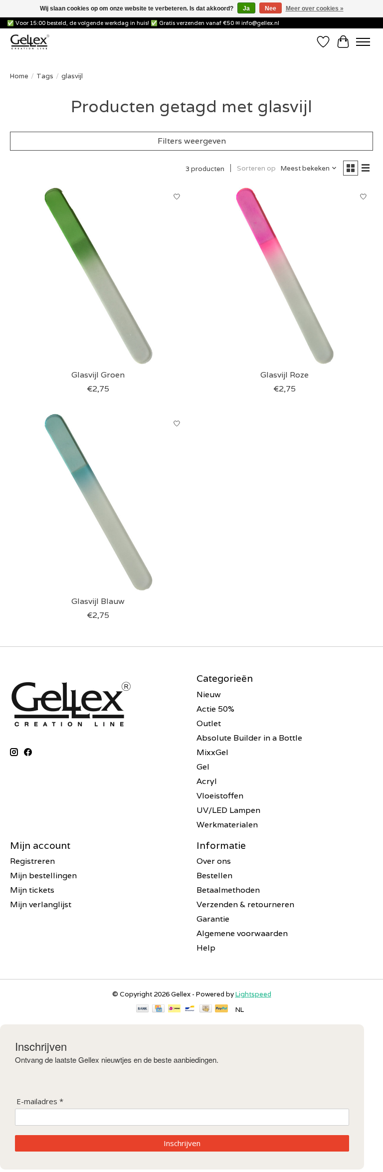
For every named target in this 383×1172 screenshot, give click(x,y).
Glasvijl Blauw (98, 601)
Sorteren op (256, 168)
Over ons (213, 861)
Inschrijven (182, 1143)
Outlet (208, 723)
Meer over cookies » (315, 8)
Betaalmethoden (228, 890)
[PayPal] (221, 1009)
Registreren (32, 861)
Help (205, 948)
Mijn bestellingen (43, 875)
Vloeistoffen (219, 795)
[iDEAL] (174, 1009)
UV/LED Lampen (228, 810)
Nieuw (208, 694)
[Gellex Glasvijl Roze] (284, 276)
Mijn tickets (32, 890)
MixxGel (212, 752)
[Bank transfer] (142, 1009)
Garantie (212, 919)
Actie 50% (215, 709)
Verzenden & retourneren (245, 904)
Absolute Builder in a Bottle (249, 738)
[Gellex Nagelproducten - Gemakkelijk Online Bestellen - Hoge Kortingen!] (30, 41)
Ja (246, 8)
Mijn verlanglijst (40, 904)
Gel (202, 767)
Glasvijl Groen (98, 375)
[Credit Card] (158, 1009)
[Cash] (205, 1009)
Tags (44, 75)
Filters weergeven (192, 141)
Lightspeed (253, 993)
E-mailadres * (39, 1101)
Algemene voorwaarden (242, 933)
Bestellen (214, 875)
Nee (270, 8)
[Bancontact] (190, 1009)
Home (19, 75)
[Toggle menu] (363, 42)
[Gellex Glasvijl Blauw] (98, 502)
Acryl (206, 781)
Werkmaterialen (227, 824)
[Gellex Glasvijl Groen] (98, 276)
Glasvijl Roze (284, 375)
